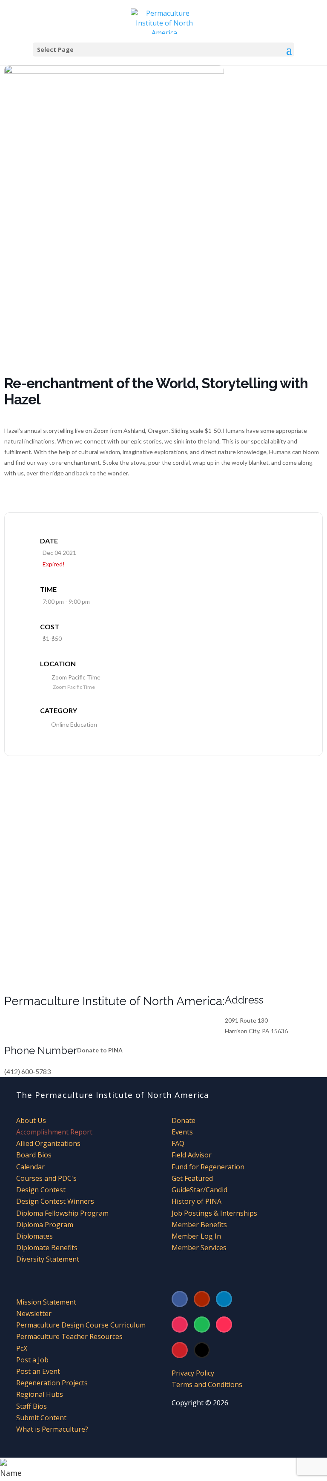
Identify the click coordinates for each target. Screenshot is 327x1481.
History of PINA (196, 1201)
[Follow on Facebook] (180, 1299)
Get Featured (192, 1178)
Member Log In (196, 1236)
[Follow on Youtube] (202, 1299)
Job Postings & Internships (214, 1213)
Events (182, 1132)
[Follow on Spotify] (202, 1324)
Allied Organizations (48, 1143)
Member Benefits (199, 1224)
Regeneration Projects (52, 1382)
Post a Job (32, 1359)
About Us (31, 1120)
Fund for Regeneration (208, 1166)
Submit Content (41, 1417)
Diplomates (34, 1236)
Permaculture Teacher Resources (69, 1336)
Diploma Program (44, 1224)
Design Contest (41, 1189)
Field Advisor (192, 1155)
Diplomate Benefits (46, 1247)
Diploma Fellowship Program (62, 1213)
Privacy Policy (193, 1373)
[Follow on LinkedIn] (224, 1299)
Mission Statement (46, 1302)
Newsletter (34, 1313)
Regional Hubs (39, 1394)
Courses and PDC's (46, 1178)
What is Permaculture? (52, 1429)
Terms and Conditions (207, 1384)
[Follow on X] (202, 1350)
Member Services (199, 1247)
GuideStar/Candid (199, 1189)
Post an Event (38, 1371)
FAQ (178, 1143)
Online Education (74, 724)
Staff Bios (31, 1406)
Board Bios (34, 1155)
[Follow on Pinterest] (180, 1350)
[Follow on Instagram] (180, 1324)
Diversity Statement (47, 1259)
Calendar (30, 1166)
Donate (183, 1120)
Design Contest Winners (55, 1201)
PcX (21, 1348)
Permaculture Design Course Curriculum (81, 1325)
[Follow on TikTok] (224, 1324)
